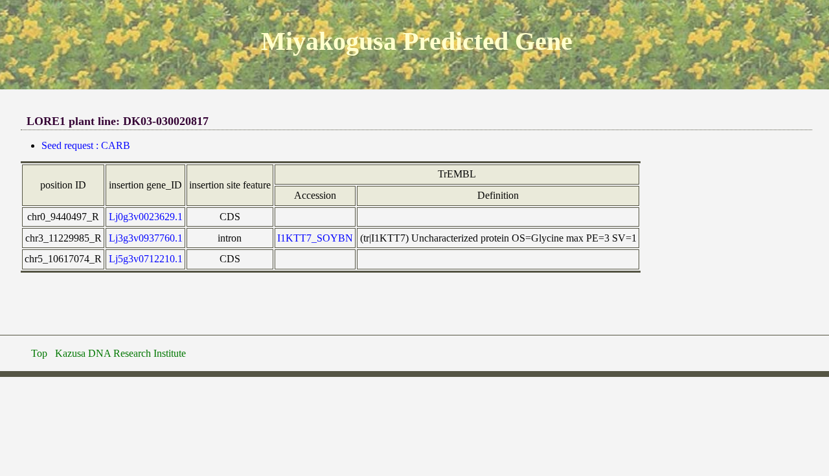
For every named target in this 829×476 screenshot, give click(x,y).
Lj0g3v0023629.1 (146, 216)
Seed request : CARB (85, 145)
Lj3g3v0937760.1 (146, 238)
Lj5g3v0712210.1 (146, 258)
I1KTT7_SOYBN (315, 238)
